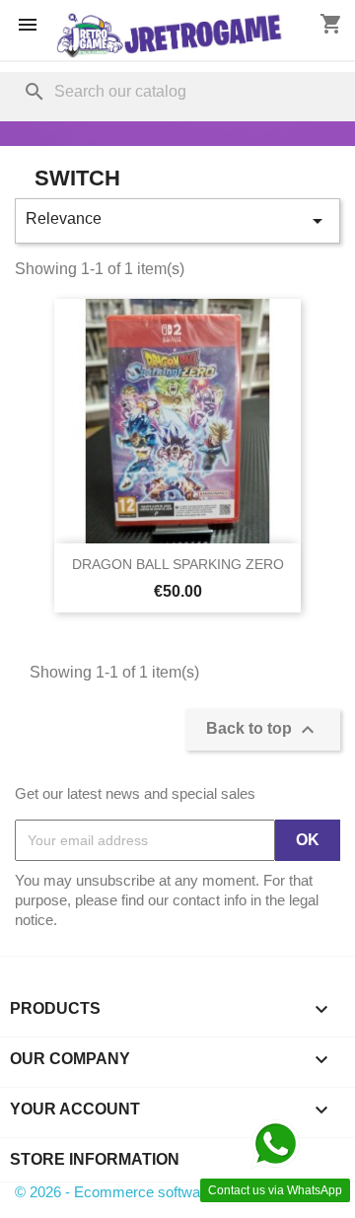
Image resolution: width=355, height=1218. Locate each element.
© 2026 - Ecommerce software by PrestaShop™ (171, 1191)
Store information (94, 1159)
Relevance (177, 221)
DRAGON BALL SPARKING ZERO (178, 564)
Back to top (263, 730)
